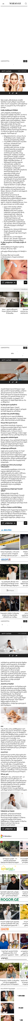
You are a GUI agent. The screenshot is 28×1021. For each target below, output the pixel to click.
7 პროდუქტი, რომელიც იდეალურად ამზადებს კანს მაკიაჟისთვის (20, 1020)
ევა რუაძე (8, 71)
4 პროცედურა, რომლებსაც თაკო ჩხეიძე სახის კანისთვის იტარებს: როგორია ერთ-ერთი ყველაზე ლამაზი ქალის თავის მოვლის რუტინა (20, 995)
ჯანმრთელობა (5, 61)
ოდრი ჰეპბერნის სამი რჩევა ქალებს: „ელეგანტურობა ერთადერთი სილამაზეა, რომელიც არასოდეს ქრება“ (20, 1007)
